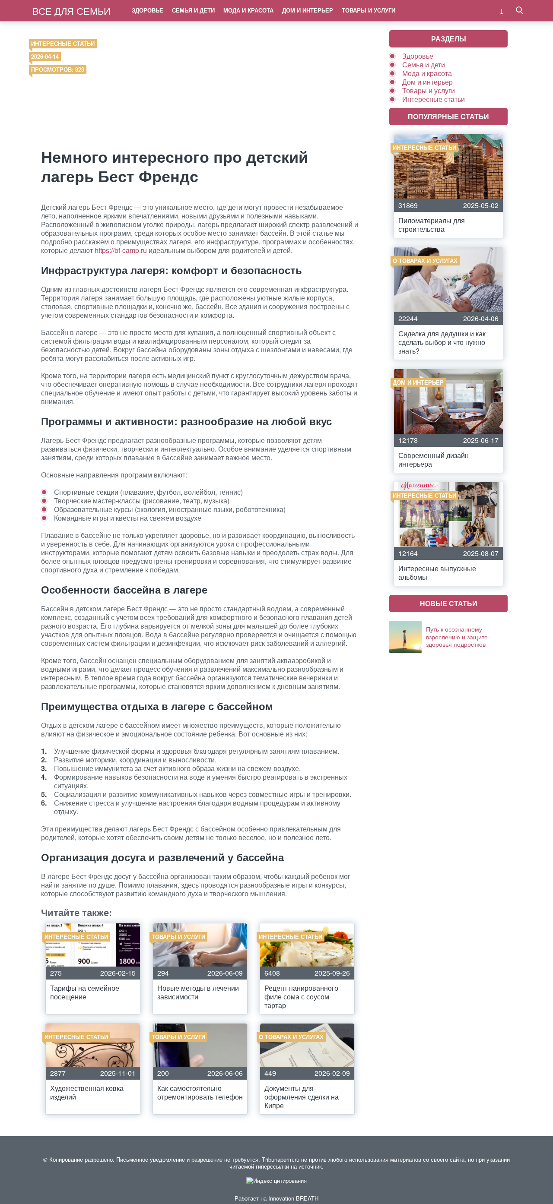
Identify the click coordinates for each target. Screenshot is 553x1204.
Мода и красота (248, 10)
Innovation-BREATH (293, 1198)
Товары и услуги (368, 10)
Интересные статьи (63, 43)
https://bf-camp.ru (121, 250)
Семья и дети (193, 10)
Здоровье (147, 10)
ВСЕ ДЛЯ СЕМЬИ (71, 10)
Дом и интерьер (307, 10)
